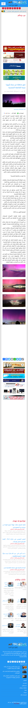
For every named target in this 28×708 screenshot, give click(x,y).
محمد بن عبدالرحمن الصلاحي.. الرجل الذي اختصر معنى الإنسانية (21, 606)
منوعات (25, 692)
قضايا (26, 690)
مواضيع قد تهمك (19, 521)
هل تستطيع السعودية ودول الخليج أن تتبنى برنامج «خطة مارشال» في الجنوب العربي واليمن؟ (8, 592)
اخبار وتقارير (24, 685)
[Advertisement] (14, 457)
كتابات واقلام (20, 580)
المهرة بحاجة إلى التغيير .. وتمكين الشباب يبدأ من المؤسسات (7, 631)
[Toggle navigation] (3, 3)
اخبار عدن (25, 683)
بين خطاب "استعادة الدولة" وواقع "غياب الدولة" (21, 631)
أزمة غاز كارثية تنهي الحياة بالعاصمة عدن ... (14, 567)
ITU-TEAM (16, 703)
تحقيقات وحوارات (23, 687)
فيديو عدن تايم (24, 694)
